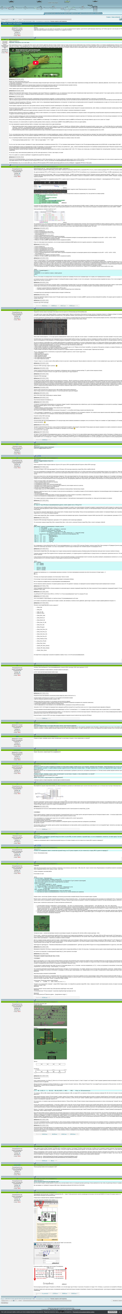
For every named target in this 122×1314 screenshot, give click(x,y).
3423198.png (54, 1134)
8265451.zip (44, 1160)
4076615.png (72, 305)
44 (56, 310)
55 (56, 863)
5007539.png (72, 1134)
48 (57, 722)
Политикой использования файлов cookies (83, 1312)
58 (59, 1165)
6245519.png (44, 1134)
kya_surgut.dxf (45, 1293)
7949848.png (64, 1293)
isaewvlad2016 (17, 25)
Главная (109, 17)
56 (57, 1001)
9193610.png (74, 1293)
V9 (4, 39)
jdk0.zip (52, 1160)
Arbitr (17, 722)
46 (20, 19)
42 (34, 39)
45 (19, 19)
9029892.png (44, 829)
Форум (2, 21)
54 (56, 847)
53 (56, 833)
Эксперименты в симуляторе (43, 21)
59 (56, 1178)
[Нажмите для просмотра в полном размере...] (50, 188)
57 (59, 1146)
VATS (17, 736)
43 (57, 166)
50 (56, 750)
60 (56, 1192)
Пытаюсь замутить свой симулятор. (59, 21)
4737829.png (55, 1293)
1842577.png (63, 305)
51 (57, 763)
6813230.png (44, 305)
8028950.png (54, 305)
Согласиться (112, 1311)
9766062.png (44, 718)
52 (59, 784)
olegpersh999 (17, 1165)
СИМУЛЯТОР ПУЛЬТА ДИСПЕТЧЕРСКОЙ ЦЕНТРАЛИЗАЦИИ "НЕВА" (20, 21)
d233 (17, 444)
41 (59, 25)
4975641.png (44, 997)
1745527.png (63, 1134)
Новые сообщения (115, 17)
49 (57, 736)
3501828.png (44, 439)
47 (59, 665)
